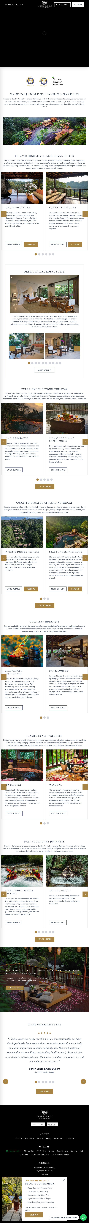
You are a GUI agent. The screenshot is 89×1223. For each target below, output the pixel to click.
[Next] (85, 214)
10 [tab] (60, 363)
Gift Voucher (41, 1151)
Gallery (48, 1138)
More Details (13, 245)
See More (44, 1091)
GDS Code (24, 1155)
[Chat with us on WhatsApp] (83, 1217)
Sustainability (14, 1151)
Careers (74, 1151)
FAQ (81, 1151)
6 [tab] (53, 254)
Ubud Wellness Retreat (60, 1155)
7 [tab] (50, 363)
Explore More (14, 470)
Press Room (58, 1138)
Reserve (31, 245)
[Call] (17, 5)
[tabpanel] (22, 211)
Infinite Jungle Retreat (22, 552)
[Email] (21, 4)
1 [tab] (36, 254)
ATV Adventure (60, 890)
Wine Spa (55, 785)
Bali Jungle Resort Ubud (40, 1155)
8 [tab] (53, 363)
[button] (44, 33)
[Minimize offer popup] (63, 1180)
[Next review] (83, 1081)
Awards (40, 1138)
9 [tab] (57, 363)
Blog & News (30, 1138)
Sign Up (34, 1215)
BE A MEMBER (62, 5)
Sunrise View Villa (62, 207)
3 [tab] (43, 254)
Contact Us (70, 1138)
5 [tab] (50, 254)
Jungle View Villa (18, 207)
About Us (18, 1138)
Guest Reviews (62, 1151)
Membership (29, 1151)
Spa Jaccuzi (13, 785)
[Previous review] (5, 1081)
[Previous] (3, 214)
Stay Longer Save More (65, 552)
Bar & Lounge (58, 671)
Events (51, 1151)
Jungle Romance (16, 438)
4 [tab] (46, 254)
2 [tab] (39, 254)
